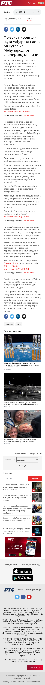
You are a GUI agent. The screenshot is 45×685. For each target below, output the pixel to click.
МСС (19, 324)
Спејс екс (9, 324)
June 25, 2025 (28, 115)
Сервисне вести (9, 614)
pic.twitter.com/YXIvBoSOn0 (17, 111)
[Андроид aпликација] (23, 547)
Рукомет (6, 622)
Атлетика (28, 622)
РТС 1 (9, 639)
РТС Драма (17, 641)
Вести (7, 609)
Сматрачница (23, 614)
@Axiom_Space (11, 263)
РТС (5, 660)
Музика (38, 628)
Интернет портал (28, 661)
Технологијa (10, 629)
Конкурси (14, 661)
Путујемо (21, 629)
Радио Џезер (33, 654)
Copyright (20, 676)
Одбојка (39, 620)
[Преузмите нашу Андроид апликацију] (22, 578)
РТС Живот (29, 641)
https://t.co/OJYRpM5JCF (16, 269)
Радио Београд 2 (34, 648)
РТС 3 (24, 639)
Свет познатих (33, 629)
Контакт (12, 660)
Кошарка (22, 620)
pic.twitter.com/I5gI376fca (16, 216)
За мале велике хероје (33, 633)
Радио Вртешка (19, 654)
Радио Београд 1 (18, 648)
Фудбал (13, 620)
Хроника (15, 610)
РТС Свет (32, 639)
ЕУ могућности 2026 (29, 615)
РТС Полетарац (26, 644)
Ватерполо (17, 622)
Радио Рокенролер (24, 652)
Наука (27, 631)
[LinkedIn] (18, 29)
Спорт (5, 620)
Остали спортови (15, 623)
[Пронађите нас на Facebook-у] (23, 597)
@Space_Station (11, 266)
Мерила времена (11, 612)
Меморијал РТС (31, 623)
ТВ (4, 639)
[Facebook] (6, 29)
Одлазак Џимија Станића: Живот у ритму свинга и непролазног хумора (17, 497)
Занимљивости (27, 628)
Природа (36, 631)
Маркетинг (22, 660)
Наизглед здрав (22, 635)
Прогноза (10, 460)
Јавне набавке (34, 660)
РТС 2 (16, 639)
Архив (22, 656)
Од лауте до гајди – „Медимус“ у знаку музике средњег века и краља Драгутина (16, 487)
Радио (6, 648)
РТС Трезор (29, 642)
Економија (35, 610)
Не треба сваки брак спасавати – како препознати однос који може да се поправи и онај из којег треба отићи (17, 509)
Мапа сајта (35, 667)
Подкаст (35, 614)
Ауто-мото (38, 622)
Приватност (10, 676)
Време (37, 612)
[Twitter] (12, 29)
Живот (15, 628)
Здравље (8, 631)
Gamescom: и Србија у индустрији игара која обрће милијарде (16, 519)
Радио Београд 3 (13, 650)
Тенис (31, 620)
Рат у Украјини (26, 612)
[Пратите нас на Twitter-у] (17, 597)
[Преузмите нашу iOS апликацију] (22, 571)
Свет (32, 609)
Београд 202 (27, 650)
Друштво (25, 610)
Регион (24, 609)
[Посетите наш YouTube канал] (29, 597)
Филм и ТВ (18, 631)
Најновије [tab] (7, 473)
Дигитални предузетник (12, 633)
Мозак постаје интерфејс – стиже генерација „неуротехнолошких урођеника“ (16, 531)
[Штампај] (24, 29)
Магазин (7, 628)
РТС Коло (18, 642)
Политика (15, 609)
